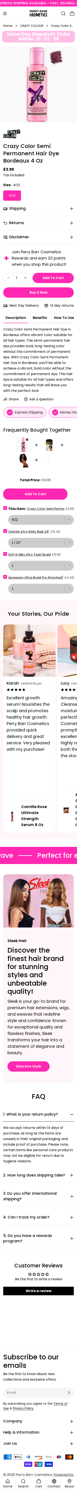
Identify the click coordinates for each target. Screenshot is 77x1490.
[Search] (63, 13)
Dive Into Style (28, 1066)
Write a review (39, 1290)
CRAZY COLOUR (31, 26)
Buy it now (39, 292)
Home (7, 26)
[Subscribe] (68, 1392)
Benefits (40, 317)
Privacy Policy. (23, 1408)
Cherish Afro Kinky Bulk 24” (29, 531)
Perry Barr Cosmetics (34, 1474)
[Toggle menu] (5, 13)
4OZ (12, 195)
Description (16, 317)
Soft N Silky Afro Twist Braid (29, 554)
